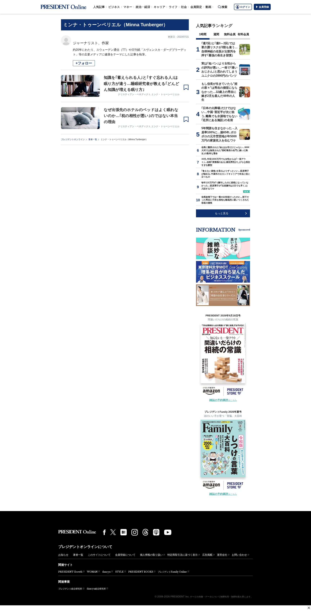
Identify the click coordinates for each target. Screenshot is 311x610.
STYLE (119, 571)
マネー (127, 6)
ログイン (245, 6)
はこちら (223, 400)
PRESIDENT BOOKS (140, 571)
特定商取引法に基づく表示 (182, 554)
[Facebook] (104, 532)
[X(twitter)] (113, 532)
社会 (184, 6)
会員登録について (125, 554)
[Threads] (145, 532)
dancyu (106, 571)
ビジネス (114, 6)
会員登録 (264, 6)
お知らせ (63, 554)
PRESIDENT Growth (70, 571)
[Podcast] (156, 532)
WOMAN (92, 571)
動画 (208, 6)
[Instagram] (134, 532)
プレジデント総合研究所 (70, 589)
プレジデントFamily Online (172, 571)
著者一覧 (92, 139)
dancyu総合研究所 (96, 588)
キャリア (159, 6)
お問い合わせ (239, 554)
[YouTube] (167, 532)
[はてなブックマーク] (123, 532)
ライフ (173, 6)
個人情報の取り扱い (151, 554)
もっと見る (221, 213)
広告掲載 (207, 554)
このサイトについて (99, 554)
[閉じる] (309, 608)
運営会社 (222, 554)
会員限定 (196, 6)
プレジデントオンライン (73, 139)
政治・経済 (143, 6)
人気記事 (99, 6)
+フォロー (84, 63)
